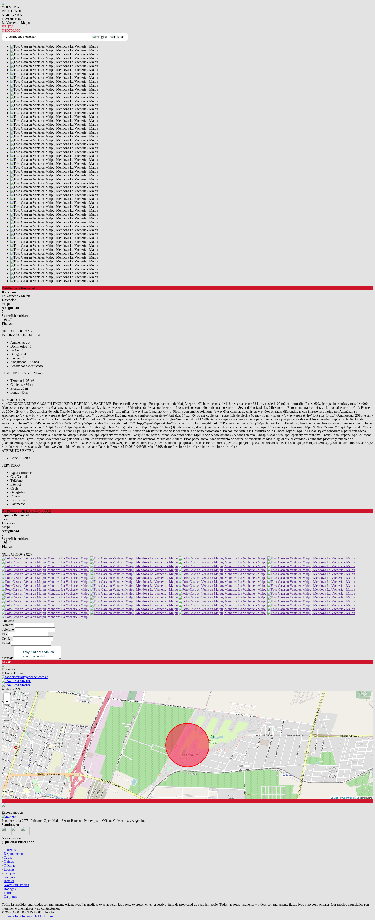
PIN (4, 634)
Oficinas (9, 865)
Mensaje (7, 658)
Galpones (10, 897)
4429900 (11, 817)
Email (6, 643)
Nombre (7, 625)
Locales (9, 869)
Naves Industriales (16, 885)
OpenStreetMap (350, 797)
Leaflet (334, 797)
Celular (7, 638)
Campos (9, 873)
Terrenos (10, 850)
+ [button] (7, 695)
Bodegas (10, 889)
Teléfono (8, 629)
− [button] (7, 701)
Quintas (9, 861)
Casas (8, 857)
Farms (8, 893)
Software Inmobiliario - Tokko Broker (28, 916)
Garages (9, 877)
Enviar (6, 662)
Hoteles (9, 881)
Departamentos (14, 854)
